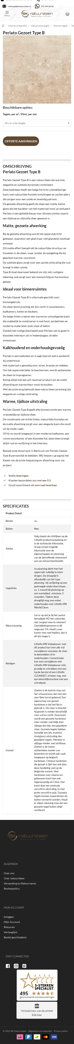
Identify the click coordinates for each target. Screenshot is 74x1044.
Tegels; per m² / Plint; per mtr (20, 114)
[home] (3, 25)
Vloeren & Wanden (17, 25)
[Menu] (10, 14)
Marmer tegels (60, 25)
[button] (21, 141)
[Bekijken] (67, 14)
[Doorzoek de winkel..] (58, 14)
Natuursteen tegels (40, 25)
